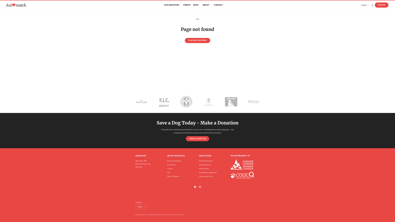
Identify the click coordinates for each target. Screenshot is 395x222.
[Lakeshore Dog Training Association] (186, 102)
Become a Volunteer (174, 161)
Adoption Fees (204, 168)
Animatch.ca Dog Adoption (149, 214)
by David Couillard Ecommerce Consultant (171, 214)
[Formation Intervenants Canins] (164, 102)
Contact (170, 168)
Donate (381, 5)
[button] (172, 5)
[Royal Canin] (141, 102)
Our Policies (171, 165)
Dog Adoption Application (208, 172)
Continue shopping (197, 40)
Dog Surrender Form (206, 176)
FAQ (168, 172)
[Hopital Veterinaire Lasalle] (209, 102)
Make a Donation (197, 139)
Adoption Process (205, 165)
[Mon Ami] (231, 102)
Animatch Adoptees (205, 161)
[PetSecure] (253, 102)
